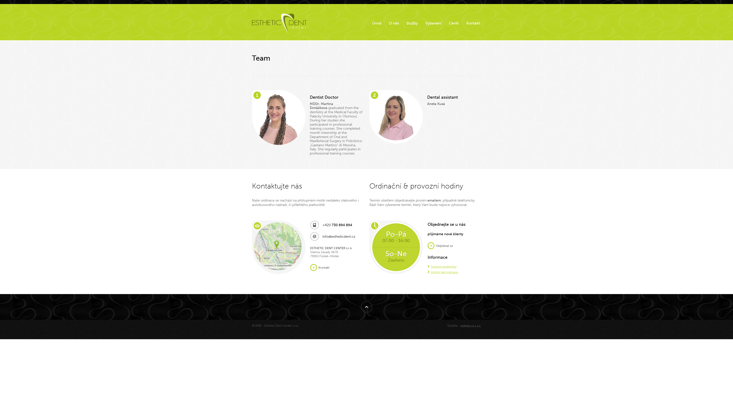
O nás (394, 23)
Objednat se (444, 245)
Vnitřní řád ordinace (444, 272)
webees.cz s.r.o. (470, 325)
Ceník (454, 23)
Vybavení (433, 23)
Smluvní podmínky (444, 266)
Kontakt (473, 23)
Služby (412, 23)
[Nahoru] (366, 307)
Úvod (376, 23)
